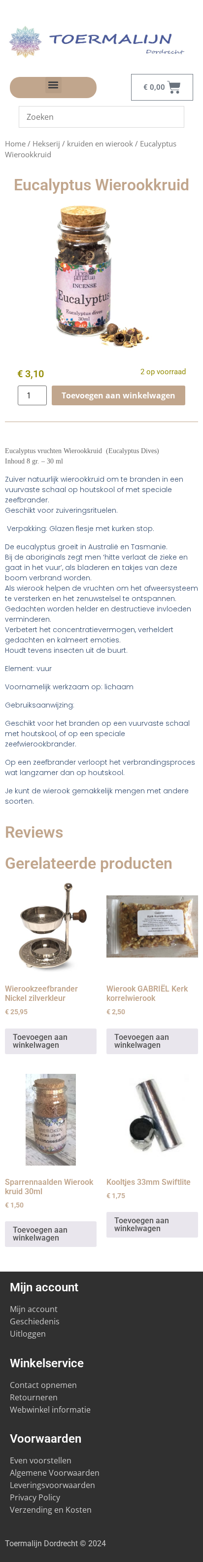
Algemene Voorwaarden (55, 1472)
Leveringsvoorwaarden (52, 1485)
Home (15, 143)
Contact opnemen (43, 1385)
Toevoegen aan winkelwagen (118, 395)
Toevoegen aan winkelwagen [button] (40, 1041)
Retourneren (34, 1397)
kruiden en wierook (100, 143)
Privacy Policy (35, 1497)
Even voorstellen (40, 1460)
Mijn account (34, 1309)
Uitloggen (28, 1333)
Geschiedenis (36, 1321)
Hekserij (46, 143)
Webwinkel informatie (50, 1409)
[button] (53, 85)
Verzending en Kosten (51, 1509)
